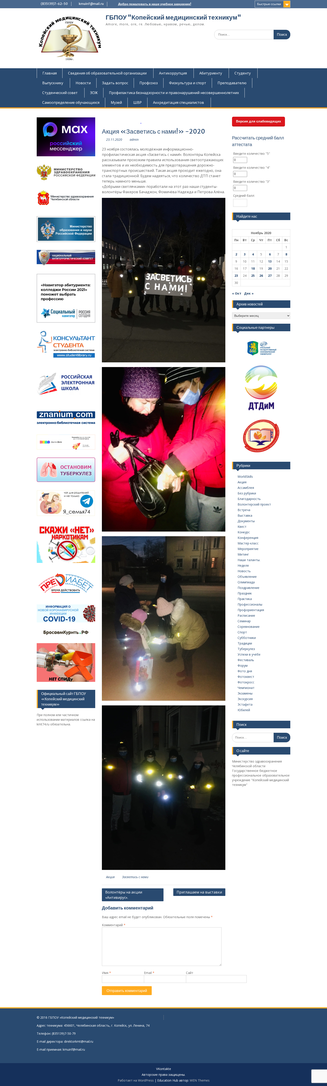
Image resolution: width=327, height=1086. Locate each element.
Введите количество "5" (251, 153)
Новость (244, 571)
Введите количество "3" (251, 181)
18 (253, 268)
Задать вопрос (115, 82)
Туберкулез (246, 649)
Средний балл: (244, 195)
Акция (110, 877)
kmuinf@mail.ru (91, 4)
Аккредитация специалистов (178, 102)
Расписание (246, 615)
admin (134, 139)
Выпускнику (52, 82)
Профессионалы (250, 604)
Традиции (245, 643)
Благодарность (249, 499)
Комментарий (113, 925)
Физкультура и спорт (187, 82)
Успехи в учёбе (249, 654)
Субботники (247, 638)
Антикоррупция (173, 73)
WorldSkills (245, 476)
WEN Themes (200, 1080)
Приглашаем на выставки (199, 892)
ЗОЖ (94, 92)
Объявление (247, 576)
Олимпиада (246, 582)
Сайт (189, 973)
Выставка (245, 515)
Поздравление (248, 588)
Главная (49, 73)
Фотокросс (246, 682)
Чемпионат (246, 688)
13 (270, 261)
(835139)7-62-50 (54, 4)
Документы (246, 521)
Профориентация (251, 610)
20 (270, 268)
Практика (245, 599)
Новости (83, 82)
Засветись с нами (135, 877)
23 (236, 275)
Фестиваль (246, 660)
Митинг (243, 554)
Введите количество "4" (251, 167)
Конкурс (244, 532)
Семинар (244, 621)
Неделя (243, 565)
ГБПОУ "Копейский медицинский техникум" (173, 17)
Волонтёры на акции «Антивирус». (123, 895)
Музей (116, 102)
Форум (243, 665)
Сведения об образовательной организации (107, 73)
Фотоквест (246, 676)
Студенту (242, 73)
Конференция (248, 538)
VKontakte (163, 1069)
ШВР (137, 102)
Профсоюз (148, 82)
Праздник (245, 593)
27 (270, 275)
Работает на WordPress (136, 1080)
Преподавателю (232, 82)
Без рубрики (247, 493)
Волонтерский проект (254, 504)
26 (261, 275)
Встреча (244, 510)
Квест (242, 526)
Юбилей (244, 710)
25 (253, 275)
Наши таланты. (249, 560)
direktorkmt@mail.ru (78, 1041)
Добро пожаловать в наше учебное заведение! (154, 4)
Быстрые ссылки (269, 4)
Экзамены (245, 693)
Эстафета (245, 704)
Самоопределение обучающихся (70, 102)
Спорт (242, 632)
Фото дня (245, 671)
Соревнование (249, 626)
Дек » (249, 293)
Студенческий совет (60, 92)
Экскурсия (245, 699)
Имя (106, 973)
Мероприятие (248, 549)
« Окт (236, 293)
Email (149, 973)
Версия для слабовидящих (258, 121)
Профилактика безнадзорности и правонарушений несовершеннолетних (174, 92)
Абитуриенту (210, 73)
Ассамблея (246, 488)
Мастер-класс (248, 543)
